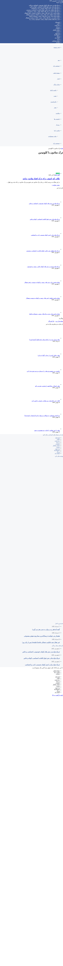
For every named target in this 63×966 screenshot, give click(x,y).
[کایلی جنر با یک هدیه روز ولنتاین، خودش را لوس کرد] (51, 399)
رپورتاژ (58, 125)
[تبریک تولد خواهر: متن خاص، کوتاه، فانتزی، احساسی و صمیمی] (51, 249)
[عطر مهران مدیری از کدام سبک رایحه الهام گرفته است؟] (51, 338)
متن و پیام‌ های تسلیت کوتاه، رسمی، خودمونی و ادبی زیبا (44, 19)
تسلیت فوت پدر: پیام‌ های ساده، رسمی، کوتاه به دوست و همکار (43, 17)
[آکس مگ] (59, 54)
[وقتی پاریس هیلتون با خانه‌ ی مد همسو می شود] (51, 429)
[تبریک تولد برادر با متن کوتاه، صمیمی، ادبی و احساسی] (51, 233)
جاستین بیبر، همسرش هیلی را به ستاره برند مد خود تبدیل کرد (43, 371)
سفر (55, 107)
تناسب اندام (53, 90)
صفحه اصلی (56, 73)
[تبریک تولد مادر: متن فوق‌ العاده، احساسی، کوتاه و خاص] (51, 217)
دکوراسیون (53, 101)
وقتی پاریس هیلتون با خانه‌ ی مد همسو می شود (47, 430)
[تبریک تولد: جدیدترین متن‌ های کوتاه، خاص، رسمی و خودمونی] (51, 265)
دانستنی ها (57, 119)
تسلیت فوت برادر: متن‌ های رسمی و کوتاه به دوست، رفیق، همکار (42, 13)
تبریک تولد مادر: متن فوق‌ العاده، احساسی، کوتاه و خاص (45, 6)
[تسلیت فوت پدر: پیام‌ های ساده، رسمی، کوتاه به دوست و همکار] (47, 622)
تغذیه (55, 96)
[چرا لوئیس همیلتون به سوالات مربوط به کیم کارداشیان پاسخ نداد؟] (51, 414)
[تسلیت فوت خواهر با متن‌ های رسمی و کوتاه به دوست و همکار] (51, 296)
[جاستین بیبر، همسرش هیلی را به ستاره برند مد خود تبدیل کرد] (51, 369)
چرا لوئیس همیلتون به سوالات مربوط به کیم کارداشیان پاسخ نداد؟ (42, 415)
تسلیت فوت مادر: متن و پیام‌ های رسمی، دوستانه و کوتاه (44, 16)
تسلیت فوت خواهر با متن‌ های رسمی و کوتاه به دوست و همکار (43, 14)
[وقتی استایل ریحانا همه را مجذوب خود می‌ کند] (51, 384)
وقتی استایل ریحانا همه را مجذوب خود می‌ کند (47, 386)
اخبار (58, 78)
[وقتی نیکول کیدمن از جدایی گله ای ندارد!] (51, 354)
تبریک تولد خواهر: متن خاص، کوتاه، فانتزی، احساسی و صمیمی (43, 10)
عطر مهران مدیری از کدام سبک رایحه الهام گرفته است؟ (44, 339)
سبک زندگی (56, 84)
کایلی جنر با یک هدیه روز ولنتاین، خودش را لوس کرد (46, 401)
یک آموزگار (51, 321)
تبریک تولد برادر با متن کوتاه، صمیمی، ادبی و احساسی (45, 8)
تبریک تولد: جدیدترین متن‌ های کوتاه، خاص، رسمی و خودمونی (43, 11)
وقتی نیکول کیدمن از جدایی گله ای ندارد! (49, 355)
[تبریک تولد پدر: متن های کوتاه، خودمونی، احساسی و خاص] (51, 202)
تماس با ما (57, 130)
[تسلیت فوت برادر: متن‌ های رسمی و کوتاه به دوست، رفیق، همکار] (51, 281)
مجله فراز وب (59, 321)
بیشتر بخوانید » (56, 185)
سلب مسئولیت (52, 136)
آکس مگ (57, 175)
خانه (62, 148)
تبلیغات (58, 674)
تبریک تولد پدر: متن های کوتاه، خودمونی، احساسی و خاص (44, 5)
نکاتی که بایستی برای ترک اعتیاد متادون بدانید (41, 179)
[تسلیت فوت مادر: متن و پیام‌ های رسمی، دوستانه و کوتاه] (51, 312)
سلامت (58, 113)
